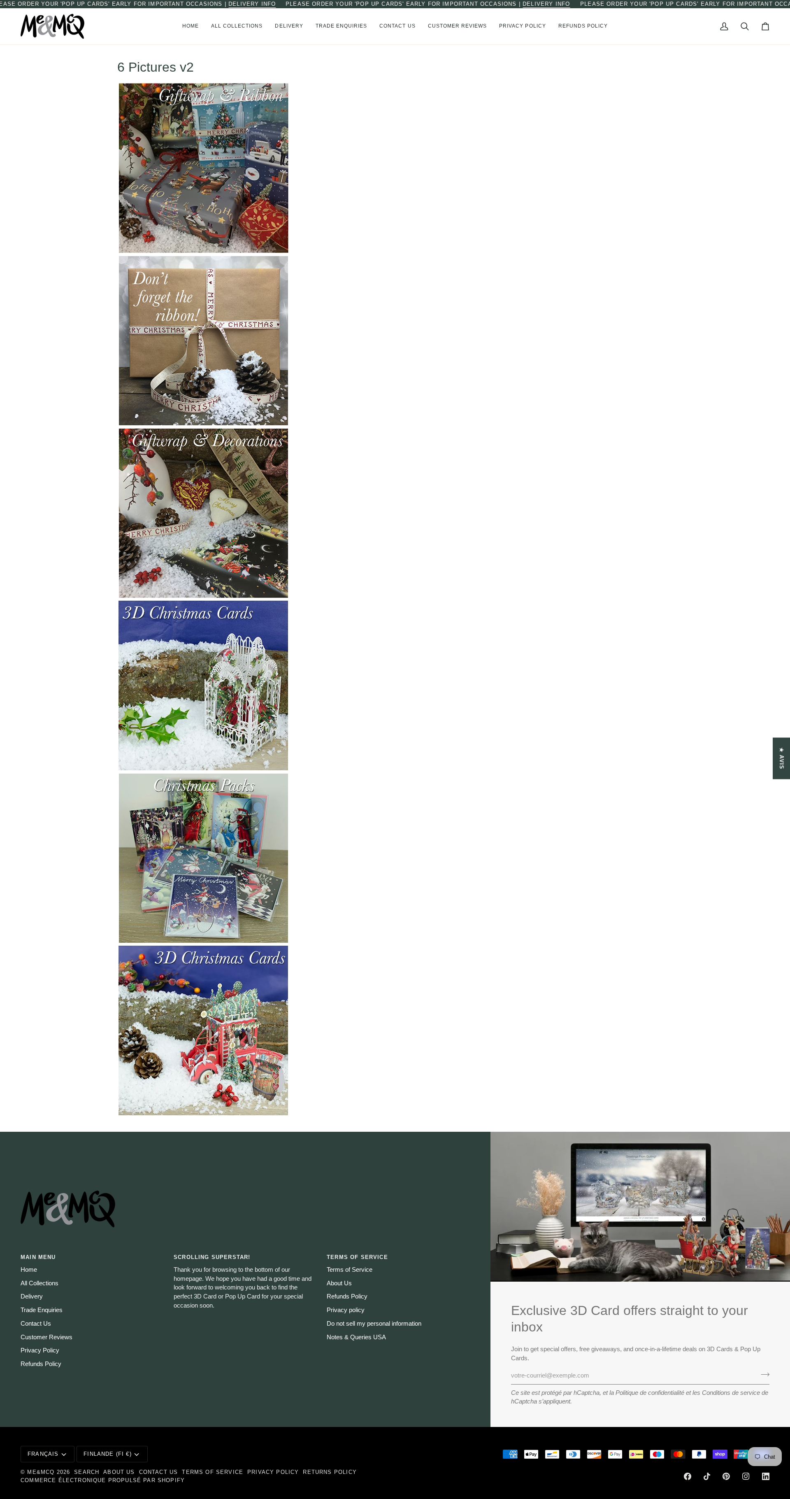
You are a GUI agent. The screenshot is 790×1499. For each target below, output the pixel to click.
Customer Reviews (46, 1337)
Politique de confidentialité (650, 1392)
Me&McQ (40, 1472)
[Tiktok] (707, 1476)
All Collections (39, 1283)
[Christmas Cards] (395, 858)
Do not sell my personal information (374, 1323)
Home (29, 1269)
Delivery (32, 1296)
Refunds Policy (41, 1364)
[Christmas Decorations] (395, 513)
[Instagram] (746, 1476)
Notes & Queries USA (356, 1337)
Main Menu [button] (38, 1257)
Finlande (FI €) (108, 1454)
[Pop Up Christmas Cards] (395, 685)
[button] (237, 26)
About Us (339, 1283)
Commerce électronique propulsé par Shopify (103, 1480)
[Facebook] (687, 1476)
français (43, 1454)
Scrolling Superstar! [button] (212, 1257)
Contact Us (36, 1323)
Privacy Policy (40, 1350)
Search (86, 1472)
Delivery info (252, 4)
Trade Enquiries (42, 1310)
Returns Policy (329, 1472)
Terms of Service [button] (357, 1257)
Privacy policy (346, 1310)
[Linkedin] (765, 1476)
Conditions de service (731, 1392)
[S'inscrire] (762, 1374)
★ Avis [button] (781, 758)
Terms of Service (349, 1269)
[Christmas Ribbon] (395, 340)
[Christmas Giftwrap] (395, 168)
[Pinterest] (726, 1476)
